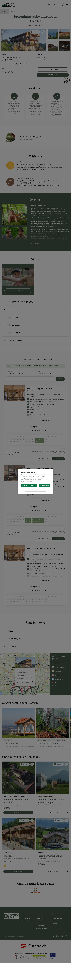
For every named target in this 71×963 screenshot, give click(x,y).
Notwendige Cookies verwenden (35, 490)
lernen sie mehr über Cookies (26, 481)
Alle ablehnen (44, 485)
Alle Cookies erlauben (29, 485)
